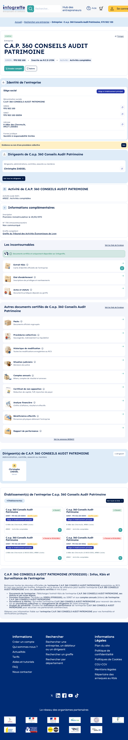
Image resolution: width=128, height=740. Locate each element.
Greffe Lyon (32, 516)
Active (8, 36)
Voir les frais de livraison (114, 245)
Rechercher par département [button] (56, 661)
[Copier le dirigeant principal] (122, 169)
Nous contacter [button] (22, 671)
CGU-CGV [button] (101, 664)
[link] (33, 520)
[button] (72, 9)
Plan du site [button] (102, 645)
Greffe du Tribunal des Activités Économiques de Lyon (30, 233)
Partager (120, 36)
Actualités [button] (18, 651)
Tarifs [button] (15, 656)
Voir (123, 145)
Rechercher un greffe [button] (59, 654)
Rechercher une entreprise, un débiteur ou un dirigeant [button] (60, 645)
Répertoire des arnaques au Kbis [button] (106, 676)
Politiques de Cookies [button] (108, 659)
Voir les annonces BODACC (64, 439)
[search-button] (30, 8)
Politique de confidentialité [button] (104, 652)
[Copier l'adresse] (123, 124)
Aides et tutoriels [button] (23, 661)
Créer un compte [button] (23, 641)
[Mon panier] (101, 8)
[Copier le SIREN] (123, 107)
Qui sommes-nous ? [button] (25, 646)
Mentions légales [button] (105, 669)
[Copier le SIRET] (123, 114)
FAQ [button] (15, 666)
